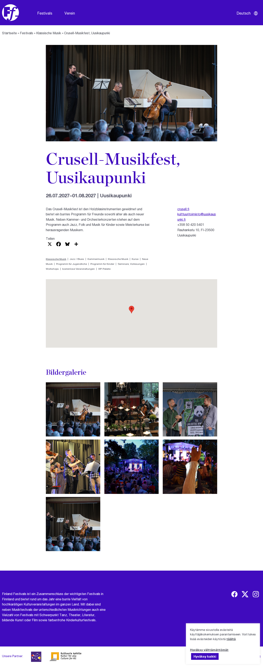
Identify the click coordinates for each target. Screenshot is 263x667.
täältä (231, 639)
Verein (70, 13)
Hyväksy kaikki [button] (205, 656)
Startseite (9, 33)
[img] (234, 594)
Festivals (44, 13)
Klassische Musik (48, 33)
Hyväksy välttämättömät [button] (209, 650)
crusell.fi (183, 209)
